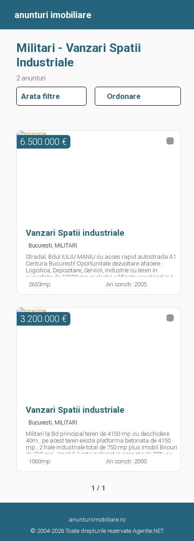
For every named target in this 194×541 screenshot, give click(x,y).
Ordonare (120, 96)
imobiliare (52, 14)
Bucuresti (40, 245)
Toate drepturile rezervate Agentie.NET (114, 530)
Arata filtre (40, 96)
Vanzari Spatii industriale (75, 233)
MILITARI (66, 245)
